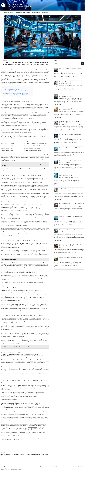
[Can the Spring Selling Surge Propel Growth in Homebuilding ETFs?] (56, 123)
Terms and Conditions (10, 468)
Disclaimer (3, 468)
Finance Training (36, 12)
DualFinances (15, 4)
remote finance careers (34, 425)
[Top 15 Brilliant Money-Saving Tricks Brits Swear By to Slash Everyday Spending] (56, 109)
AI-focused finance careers (10, 425)
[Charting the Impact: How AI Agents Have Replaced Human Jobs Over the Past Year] (56, 175)
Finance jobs (45, 12)
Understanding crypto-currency (23, 12)
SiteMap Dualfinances (5, 469)
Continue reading (57, 77)
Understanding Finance (8, 12)
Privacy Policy (9, 466)
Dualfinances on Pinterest (16, 469)
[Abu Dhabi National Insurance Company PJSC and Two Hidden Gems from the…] (56, 190)
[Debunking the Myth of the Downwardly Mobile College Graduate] (56, 149)
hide (7, 87)
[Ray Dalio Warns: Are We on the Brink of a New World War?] (56, 136)
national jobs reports (31, 429)
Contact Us (3, 466)
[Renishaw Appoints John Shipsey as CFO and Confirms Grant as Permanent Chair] (56, 162)
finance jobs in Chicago (32, 427)
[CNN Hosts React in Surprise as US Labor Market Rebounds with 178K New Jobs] (56, 205)
